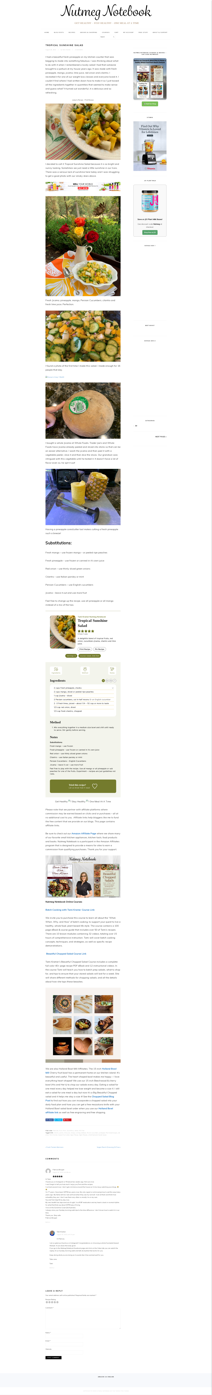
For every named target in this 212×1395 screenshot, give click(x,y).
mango (73, 1133)
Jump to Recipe (77, 100)
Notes (112, 673)
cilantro (56, 1133)
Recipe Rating (50, 1299)
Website (48, 1349)
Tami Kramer (54, 1135)
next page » (161, 437)
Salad (76, 1130)
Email (48, 1341)
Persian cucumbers (92, 1133)
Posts (64, 1130)
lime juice (67, 1133)
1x (103, 681)
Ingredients (56, 673)
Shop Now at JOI (150, 232)
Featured (55, 1130)
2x (107, 681)
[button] (113, 688)
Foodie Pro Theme (122, 1391)
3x (111, 681)
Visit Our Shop (150, 104)
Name (48, 1333)
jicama (61, 1133)
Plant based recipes (111, 1133)
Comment (49, 1308)
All (136, 426)
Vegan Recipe (74, 1135)
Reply (47, 1222)
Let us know (74, 788)
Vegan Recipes (83, 1135)
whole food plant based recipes (97, 1135)
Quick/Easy (70, 1130)
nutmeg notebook (81, 1133)
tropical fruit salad (63, 1135)
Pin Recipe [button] (99, 649)
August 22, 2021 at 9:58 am (62, 1172)
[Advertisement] (150, 282)
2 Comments (79, 50)
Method (85, 673)
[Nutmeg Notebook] (106, 25)
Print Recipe (89, 100)
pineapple (102, 1133)
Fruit (60, 1130)
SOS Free (81, 1130)
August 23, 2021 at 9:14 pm (66, 1234)
